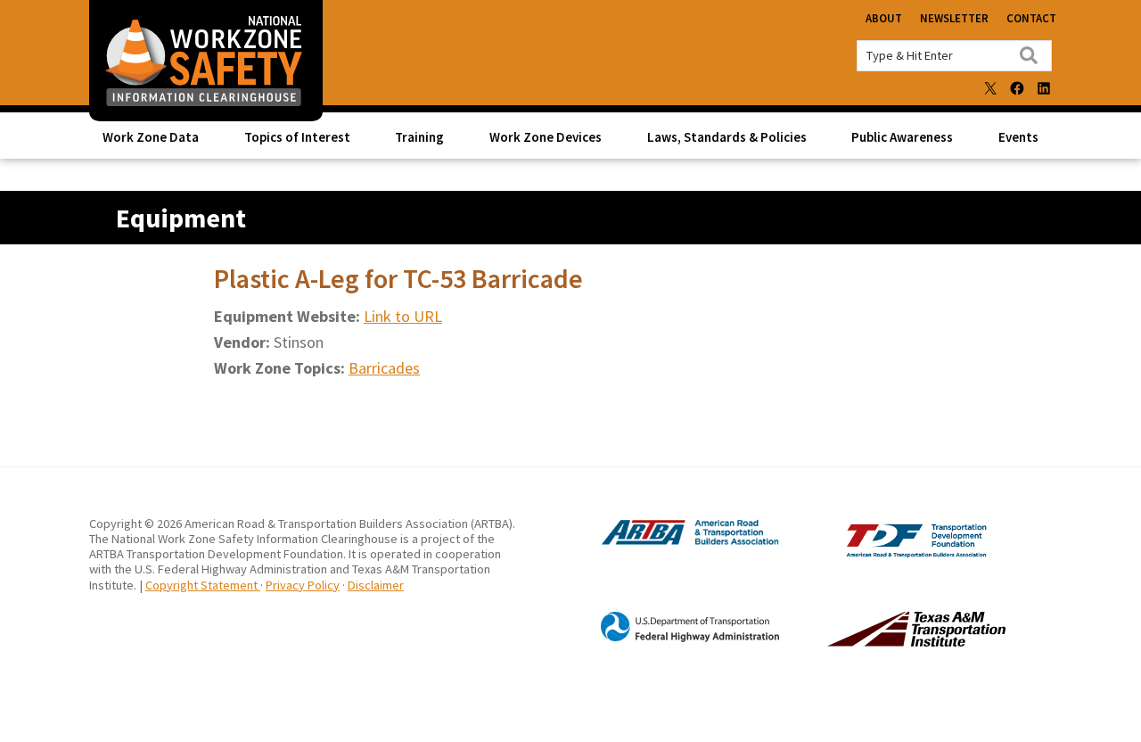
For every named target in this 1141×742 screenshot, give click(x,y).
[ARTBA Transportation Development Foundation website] (880, 553)
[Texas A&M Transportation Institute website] (880, 641)
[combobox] (954, 55)
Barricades (384, 368)
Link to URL (403, 316)
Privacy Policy (303, 585)
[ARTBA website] (672, 543)
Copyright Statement (202, 585)
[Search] (1028, 55)
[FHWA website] (672, 638)
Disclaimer (376, 585)
